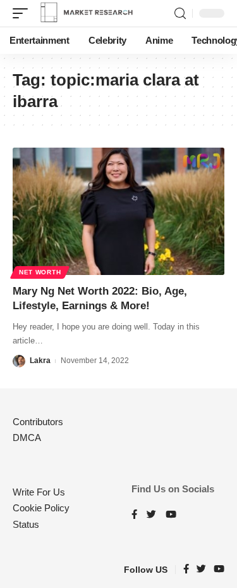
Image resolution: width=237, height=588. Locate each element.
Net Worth (40, 272)
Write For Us (39, 492)
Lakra (40, 360)
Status (26, 524)
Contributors (38, 421)
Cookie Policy (41, 507)
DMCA (27, 437)
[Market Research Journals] (86, 13)
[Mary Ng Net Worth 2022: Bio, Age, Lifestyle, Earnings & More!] (118, 211)
